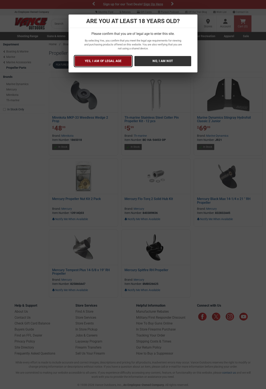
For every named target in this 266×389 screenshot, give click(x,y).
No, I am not (163, 61)
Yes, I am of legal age (103, 61)
